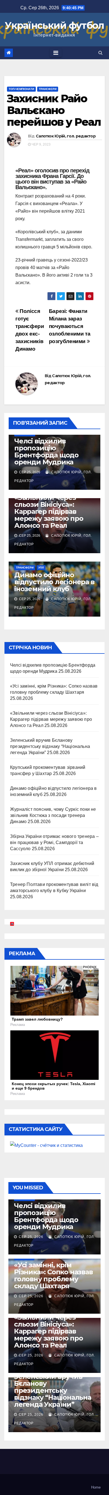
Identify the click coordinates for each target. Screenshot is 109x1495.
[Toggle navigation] (56, 53)
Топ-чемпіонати (21, 89)
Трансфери (47, 89)
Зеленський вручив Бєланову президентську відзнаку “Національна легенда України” (50, 746)
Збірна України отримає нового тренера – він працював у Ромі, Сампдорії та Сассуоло (54, 842)
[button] (100, 52)
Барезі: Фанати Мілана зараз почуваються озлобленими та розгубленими (70, 326)
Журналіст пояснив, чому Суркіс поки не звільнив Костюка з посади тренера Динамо (53, 815)
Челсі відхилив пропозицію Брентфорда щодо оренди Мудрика (46, 451)
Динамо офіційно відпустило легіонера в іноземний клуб (54, 582)
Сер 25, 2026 (31, 1237)
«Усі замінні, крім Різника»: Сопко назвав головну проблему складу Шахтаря (53, 1275)
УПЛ (41, 567)
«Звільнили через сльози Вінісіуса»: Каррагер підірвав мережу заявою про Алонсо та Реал (48, 511)
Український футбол (54, 25)
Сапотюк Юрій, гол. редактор (66, 136)
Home (96, 1487)
